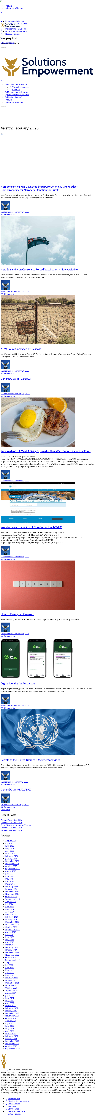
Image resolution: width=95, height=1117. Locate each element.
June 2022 (9, 967)
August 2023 (10, 932)
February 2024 (11, 917)
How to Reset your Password (17, 614)
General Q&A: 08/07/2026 (11, 830)
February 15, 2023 (22, 393)
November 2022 (12, 955)
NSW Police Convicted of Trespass (21, 349)
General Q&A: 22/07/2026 (11, 827)
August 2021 (10, 993)
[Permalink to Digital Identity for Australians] (38, 678)
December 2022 (12, 952)
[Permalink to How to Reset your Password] (38, 609)
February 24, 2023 (21, 212)
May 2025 (9, 879)
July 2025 (9, 873)
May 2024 (9, 909)
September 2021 (12, 990)
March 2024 (10, 914)
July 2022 (9, 965)
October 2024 (11, 896)
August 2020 (10, 1021)
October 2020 (11, 1018)
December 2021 (12, 983)
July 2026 (9, 843)
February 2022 (11, 977)
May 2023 (9, 939)
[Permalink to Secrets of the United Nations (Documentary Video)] (38, 754)
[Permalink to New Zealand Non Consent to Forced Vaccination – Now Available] (38, 264)
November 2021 (12, 985)
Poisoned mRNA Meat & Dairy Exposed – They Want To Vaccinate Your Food (45, 451)
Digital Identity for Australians (18, 683)
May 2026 (9, 848)
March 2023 (10, 944)
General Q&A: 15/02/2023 (16, 378)
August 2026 (10, 841)
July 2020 (9, 1023)
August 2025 (10, 871)
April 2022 (9, 972)
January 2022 (11, 980)
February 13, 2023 (21, 705)
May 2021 (9, 1000)
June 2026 (9, 846)
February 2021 (11, 1008)
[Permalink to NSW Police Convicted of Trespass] (38, 343)
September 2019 (12, 1048)
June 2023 (9, 937)
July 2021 (9, 995)
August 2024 (10, 901)
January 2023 (11, 950)
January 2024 (11, 919)
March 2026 (10, 853)
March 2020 (10, 1033)
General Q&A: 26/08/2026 (11, 820)
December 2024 (12, 891)
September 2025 (12, 868)
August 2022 (10, 962)
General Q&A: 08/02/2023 (16, 789)
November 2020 (12, 1016)
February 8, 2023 (21, 782)
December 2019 (12, 1041)
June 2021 (9, 998)
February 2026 (11, 856)
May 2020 (9, 1028)
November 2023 (12, 924)
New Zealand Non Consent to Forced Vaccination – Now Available (39, 269)
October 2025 (11, 866)
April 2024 (9, 912)
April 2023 (9, 942)
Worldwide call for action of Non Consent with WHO (31, 527)
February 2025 (11, 886)
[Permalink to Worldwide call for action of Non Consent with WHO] (38, 522)
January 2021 (11, 1010)
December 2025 (12, 861)
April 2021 (9, 1003)
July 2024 (9, 904)
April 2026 (9, 851)
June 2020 (9, 1026)
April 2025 (9, 881)
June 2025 (9, 876)
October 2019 (11, 1046)
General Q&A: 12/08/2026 (11, 822)
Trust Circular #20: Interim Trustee (16, 825)
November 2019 (12, 1043)
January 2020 (11, 1038)
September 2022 (12, 960)
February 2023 (11, 947)
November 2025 (12, 863)
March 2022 (10, 975)
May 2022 (9, 970)
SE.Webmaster (7, 212)
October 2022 (11, 957)
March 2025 (10, 884)
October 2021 (11, 988)
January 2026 (11, 858)
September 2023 (12, 929)
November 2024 (12, 894)
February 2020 (11, 1036)
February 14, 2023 (21, 556)
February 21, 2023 (21, 291)
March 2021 (10, 1005)
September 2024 (12, 899)
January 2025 (11, 889)
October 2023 (11, 927)
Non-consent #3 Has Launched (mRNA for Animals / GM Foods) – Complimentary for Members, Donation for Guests (39, 188)
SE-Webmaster (7, 393)
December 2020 (12, 1013)
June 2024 (9, 906)
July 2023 (9, 934)
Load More (5, 809)
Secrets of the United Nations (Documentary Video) (31, 760)
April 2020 (9, 1031)
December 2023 (12, 922)
